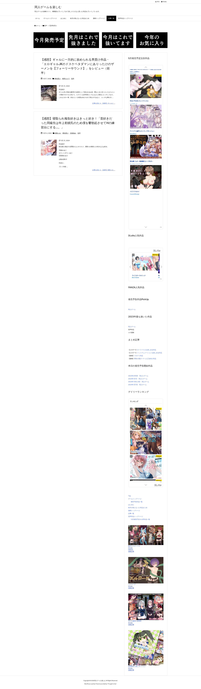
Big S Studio (135, 277)
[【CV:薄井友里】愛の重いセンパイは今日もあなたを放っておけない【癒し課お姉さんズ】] (146, 444)
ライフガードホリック (139, 275)
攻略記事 (131, 551)
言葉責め (73, 133)
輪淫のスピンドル (134, 546)
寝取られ (58, 133)
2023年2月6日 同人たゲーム (138, 376)
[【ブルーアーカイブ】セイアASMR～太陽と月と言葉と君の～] (146, 420)
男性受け (58, 78)
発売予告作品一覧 (136, 502)
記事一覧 (131, 513)
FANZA (130, 550)
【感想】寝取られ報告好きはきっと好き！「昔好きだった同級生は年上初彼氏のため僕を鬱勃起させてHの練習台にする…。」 (78, 123)
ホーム (38, 25)
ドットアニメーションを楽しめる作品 (149, 353)
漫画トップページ (134, 510)
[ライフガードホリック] (145, 264)
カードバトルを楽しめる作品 (146, 350)
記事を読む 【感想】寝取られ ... (103, 170)
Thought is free (112, 684)
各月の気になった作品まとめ (137, 507)
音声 (45, 25)
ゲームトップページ (134, 499)
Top (129, 496)
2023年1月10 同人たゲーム (137, 379)
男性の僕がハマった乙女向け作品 (145, 358)
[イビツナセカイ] (146, 81)
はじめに (131, 505)
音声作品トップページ (135, 516)
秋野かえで (66, 78)
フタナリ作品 (138, 356)
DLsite (157, 250)
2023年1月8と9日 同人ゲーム (138, 382)
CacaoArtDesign (134, 98)
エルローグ (132, 584)
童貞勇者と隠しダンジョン (137, 666)
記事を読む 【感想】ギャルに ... (103, 103)
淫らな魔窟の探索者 (134, 621)
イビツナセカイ (134, 96)
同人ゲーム (132, 309)
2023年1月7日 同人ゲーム (137, 384)
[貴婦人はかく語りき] (146, 469)
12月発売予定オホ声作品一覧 (140, 519)
